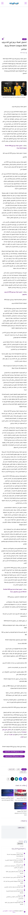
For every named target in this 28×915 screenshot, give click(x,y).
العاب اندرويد (11, 769)
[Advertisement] (14, 23)
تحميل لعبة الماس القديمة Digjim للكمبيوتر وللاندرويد (7, 799)
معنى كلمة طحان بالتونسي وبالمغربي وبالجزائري (14, 897)
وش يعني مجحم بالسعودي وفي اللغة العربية (14, 872)
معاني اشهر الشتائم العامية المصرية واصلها (14, 892)
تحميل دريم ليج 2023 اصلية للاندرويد (14, 756)
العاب (24, 39)
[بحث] (2, 3)
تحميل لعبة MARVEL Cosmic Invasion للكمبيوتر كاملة (21, 813)
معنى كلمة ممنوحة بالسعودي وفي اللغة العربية (14, 903)
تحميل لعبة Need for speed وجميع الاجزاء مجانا (21, 799)
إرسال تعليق (21, 827)
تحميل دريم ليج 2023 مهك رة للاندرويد (14, 751)
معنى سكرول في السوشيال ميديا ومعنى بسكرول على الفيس (13, 866)
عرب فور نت (12, 734)
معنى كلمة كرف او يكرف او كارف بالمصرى (13, 887)
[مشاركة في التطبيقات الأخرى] (8, 779)
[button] (20, 779)
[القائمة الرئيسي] (26, 3)
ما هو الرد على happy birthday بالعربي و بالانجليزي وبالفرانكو (14, 861)
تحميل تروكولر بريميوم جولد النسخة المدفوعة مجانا (15, 855)
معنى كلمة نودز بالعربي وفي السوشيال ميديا (13, 877)
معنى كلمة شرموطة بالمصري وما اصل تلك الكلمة (13, 882)
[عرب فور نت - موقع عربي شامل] (14, 3)
